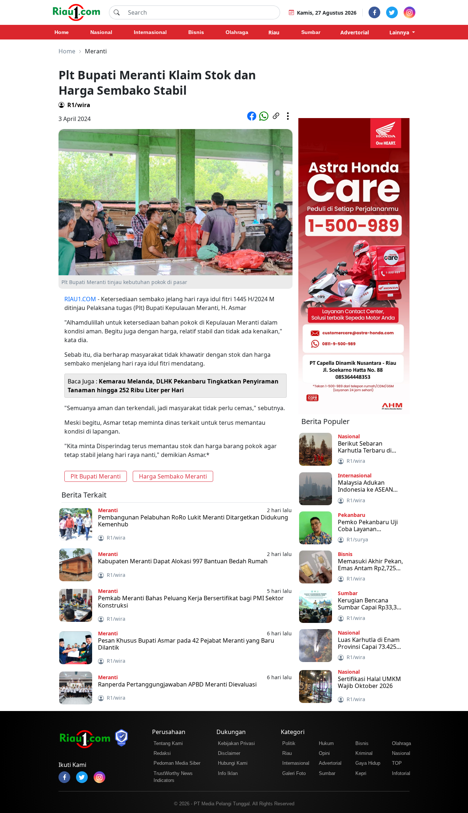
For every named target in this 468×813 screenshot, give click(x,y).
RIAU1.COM (80, 299)
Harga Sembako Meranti (173, 476)
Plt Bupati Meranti (96, 476)
